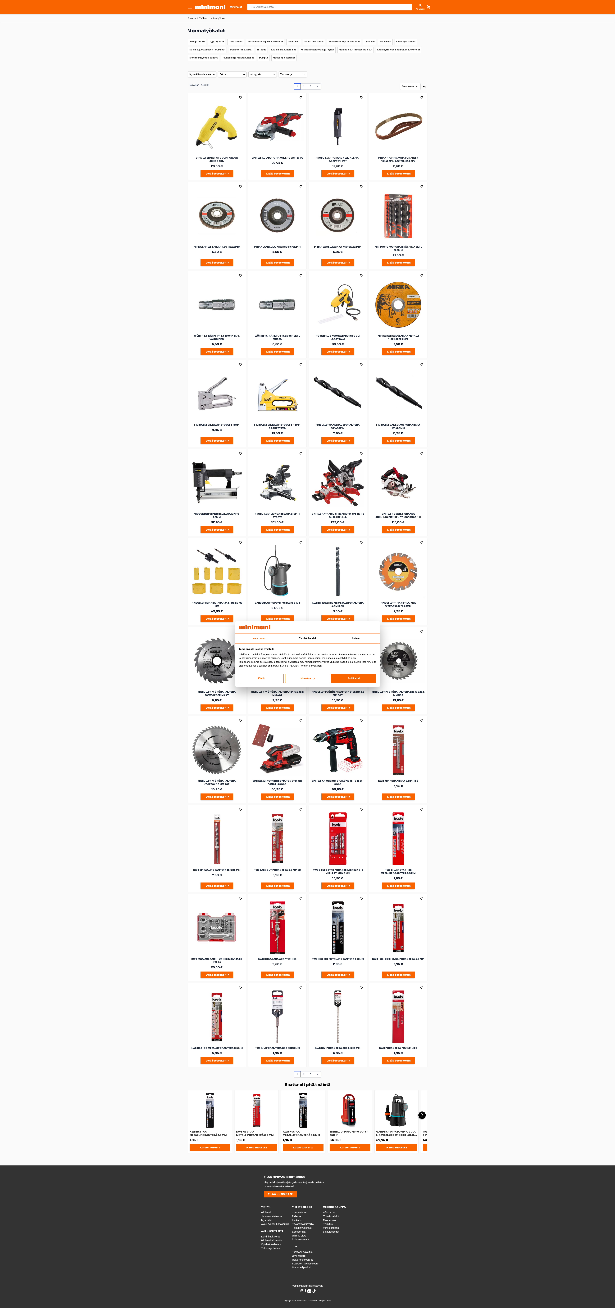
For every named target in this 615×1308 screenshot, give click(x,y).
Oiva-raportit (299, 1255)
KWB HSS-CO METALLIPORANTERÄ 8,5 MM (217, 1048)
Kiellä (261, 678)
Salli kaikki (354, 678)
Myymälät (266, 1220)
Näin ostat (329, 1212)
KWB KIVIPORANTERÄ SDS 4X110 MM (277, 1048)
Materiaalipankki (301, 1267)
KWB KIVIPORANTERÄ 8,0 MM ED (398, 780)
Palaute (296, 1216)
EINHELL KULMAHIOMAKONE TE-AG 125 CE (277, 157)
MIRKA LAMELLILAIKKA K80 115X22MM (277, 246)
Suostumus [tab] (259, 638)
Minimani (266, 1212)
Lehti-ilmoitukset (270, 1236)
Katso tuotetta (210, 1147)
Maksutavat (330, 1220)
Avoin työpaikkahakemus (275, 1224)
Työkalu (203, 18)
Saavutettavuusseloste (305, 1263)
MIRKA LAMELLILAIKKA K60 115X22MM (217, 246)
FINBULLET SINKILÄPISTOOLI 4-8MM (216, 424)
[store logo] (210, 7)
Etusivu (192, 18)
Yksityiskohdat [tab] (307, 637)
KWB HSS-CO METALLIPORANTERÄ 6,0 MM (338, 959)
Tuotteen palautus (302, 1252)
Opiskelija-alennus (271, 1244)
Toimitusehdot (331, 1216)
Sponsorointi (299, 1231)
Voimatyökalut (218, 18)
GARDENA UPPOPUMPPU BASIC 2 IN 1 (277, 602)
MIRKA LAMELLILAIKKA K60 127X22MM (337, 246)
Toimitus (328, 1224)
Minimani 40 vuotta (271, 1240)
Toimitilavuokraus (302, 1228)
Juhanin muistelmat (272, 1216)
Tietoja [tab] (356, 637)
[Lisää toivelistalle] (240, 97)
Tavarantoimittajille (303, 1224)
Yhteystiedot (299, 1212)
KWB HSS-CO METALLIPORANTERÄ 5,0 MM (398, 959)
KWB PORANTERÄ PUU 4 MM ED (398, 1048)
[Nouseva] (424, 86)
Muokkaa (306, 678)
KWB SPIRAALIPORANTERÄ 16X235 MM (217, 870)
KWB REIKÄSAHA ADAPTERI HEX (277, 959)
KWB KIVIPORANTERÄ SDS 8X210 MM (337, 1048)
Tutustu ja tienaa (270, 1248)
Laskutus (297, 1220)
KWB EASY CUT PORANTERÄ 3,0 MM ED (277, 870)
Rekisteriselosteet (302, 1259)
